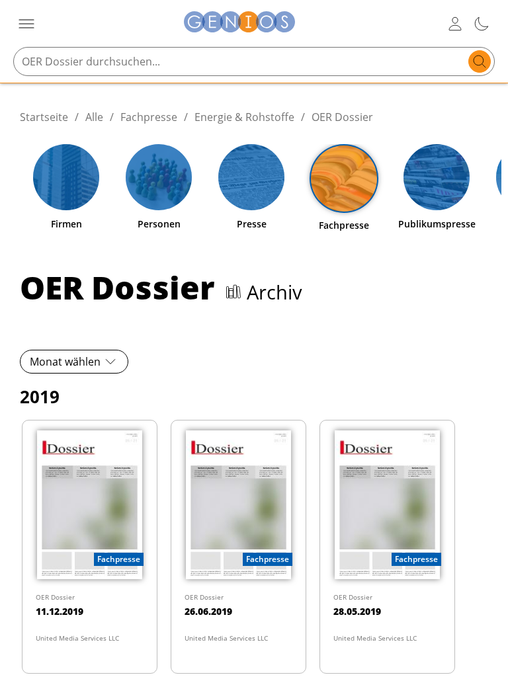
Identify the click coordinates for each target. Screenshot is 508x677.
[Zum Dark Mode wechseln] (481, 24)
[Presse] (251, 177)
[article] (89, 547)
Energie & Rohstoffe (244, 117)
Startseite (44, 117)
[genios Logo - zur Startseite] (239, 23)
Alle (94, 117)
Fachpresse (148, 117)
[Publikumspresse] (436, 177)
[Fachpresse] (344, 178)
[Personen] (159, 177)
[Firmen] (66, 177)
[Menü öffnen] (26, 24)
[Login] (455, 24)
